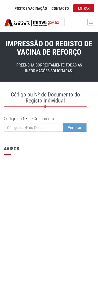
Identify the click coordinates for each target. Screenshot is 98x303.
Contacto (60, 8)
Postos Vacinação (31, 8)
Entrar (83, 8)
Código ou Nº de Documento (29, 118)
